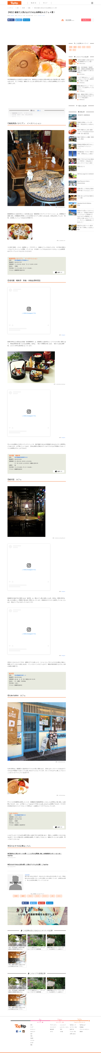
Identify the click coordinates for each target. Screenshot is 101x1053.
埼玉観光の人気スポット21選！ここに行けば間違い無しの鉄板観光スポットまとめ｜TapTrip (34, 854)
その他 (61, 1031)
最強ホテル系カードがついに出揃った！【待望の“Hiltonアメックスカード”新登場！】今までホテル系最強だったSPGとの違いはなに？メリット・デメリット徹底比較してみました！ (85, 216)
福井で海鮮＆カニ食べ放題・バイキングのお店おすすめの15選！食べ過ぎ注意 (85, 131)
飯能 (29, 7)
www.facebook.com (61, 207)
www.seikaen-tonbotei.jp (60, 384)
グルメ (30, 896)
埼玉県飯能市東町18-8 (20, 815)
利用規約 (81, 1027)
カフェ (59, 896)
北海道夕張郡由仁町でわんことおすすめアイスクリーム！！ (85, 146)
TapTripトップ (73, 1024)
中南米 (31, 1038)
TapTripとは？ (83, 1024)
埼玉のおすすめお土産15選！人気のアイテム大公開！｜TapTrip (27, 864)
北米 (31, 1033)
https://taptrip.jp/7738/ (11, 857)
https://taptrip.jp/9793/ (11, 866)
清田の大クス (81, 166)
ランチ (37, 896)
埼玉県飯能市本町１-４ (20, 675)
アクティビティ (53, 1024)
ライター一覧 (73, 1031)
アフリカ (32, 1040)
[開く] (38, 110)
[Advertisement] (37, 34)
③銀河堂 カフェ (16, 116)
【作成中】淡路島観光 (83, 115)
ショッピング (63, 1024)
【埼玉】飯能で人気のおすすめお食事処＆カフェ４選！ (45, 7)
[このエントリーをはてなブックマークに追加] (26, 20)
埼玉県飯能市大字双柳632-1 (22, 260)
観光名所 (52, 1029)
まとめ (31, 1042)
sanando (12, 15)
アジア (31, 1027)
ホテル (51, 1031)
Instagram (63, 437)
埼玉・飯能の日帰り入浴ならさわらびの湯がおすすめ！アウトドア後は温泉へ (85, 96)
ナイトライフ (53, 1027)
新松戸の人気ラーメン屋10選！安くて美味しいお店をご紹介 (85, 227)
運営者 (81, 1031)
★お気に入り (86, 20)
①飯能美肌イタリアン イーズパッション (22, 113)
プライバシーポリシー (84, 1029)
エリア (46, 2)
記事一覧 (34, 2)
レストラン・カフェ (41, 15)
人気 (52, 896)
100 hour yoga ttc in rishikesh (85, 174)
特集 (31, 1044)
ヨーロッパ (32, 1029)
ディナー (45, 896)
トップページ (10, 7)
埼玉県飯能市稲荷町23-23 (21, 457)
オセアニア (32, 1031)
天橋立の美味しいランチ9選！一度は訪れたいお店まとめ (85, 124)
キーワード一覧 (73, 1027)
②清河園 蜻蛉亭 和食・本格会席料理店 (22, 114)
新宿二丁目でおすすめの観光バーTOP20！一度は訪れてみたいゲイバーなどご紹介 (85, 161)
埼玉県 (23, 7)
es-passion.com (62, 240)
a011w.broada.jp (62, 795)
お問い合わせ (73, 1033)
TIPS (61, 1029)
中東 (31, 1036)
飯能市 (23, 896)
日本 (18, 7)
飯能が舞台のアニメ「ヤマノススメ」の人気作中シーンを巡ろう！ (85, 87)
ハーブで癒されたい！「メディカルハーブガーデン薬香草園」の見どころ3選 (85, 79)
